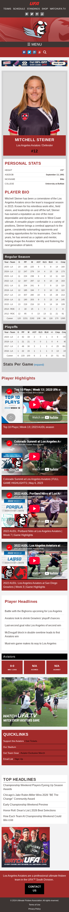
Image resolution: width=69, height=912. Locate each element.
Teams (7, 8)
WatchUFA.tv (58, 8)
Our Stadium (9, 747)
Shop (45, 8)
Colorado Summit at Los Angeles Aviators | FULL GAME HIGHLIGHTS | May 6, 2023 (31, 481)
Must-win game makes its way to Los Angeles (30, 643)
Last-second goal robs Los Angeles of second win (33, 625)
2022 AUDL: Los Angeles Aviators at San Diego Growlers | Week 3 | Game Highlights (30, 585)
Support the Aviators (13, 741)
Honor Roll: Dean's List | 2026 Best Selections (29, 810)
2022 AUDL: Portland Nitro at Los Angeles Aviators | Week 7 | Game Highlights (32, 533)
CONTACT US (34, 888)
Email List (8, 759)
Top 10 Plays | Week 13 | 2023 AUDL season (28, 427)
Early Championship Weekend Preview (25, 804)
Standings (33, 8)
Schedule (19, 8)
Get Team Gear (11, 753)
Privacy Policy (34, 909)
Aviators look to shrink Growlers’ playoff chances (32, 618)
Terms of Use (34, 905)
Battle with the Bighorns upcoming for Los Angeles (33, 611)
